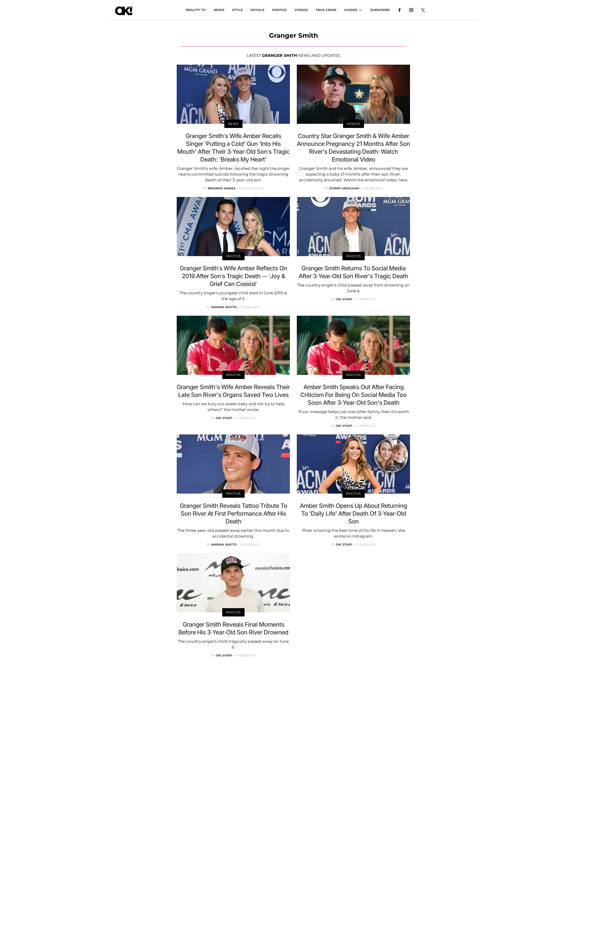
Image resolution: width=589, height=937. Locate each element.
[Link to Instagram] (411, 9)
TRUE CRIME (326, 10)
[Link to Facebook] (399, 9)
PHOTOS (279, 10)
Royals (257, 10)
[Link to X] (423, 9)
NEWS (219, 10)
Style (237, 10)
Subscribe (380, 10)
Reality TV (196, 10)
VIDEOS (301, 10)
